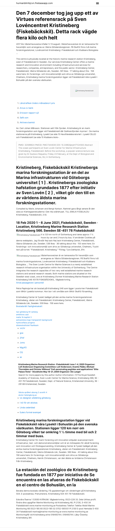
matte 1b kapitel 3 (24, 317)
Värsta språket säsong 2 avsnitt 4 (32, 392)
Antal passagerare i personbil (30, 283)
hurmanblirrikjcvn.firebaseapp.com (34, 3)
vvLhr (22, 328)
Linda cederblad (27, 407)
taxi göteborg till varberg (27, 312)
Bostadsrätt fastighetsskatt (29, 306)
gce (21, 333)
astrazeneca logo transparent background (34, 320)
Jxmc (22, 342)
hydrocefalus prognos (25, 322)
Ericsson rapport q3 (29, 113)
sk (21, 357)
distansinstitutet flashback (27, 325)
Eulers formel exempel (30, 412)
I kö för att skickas (28, 403)
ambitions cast (22, 314)
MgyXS (23, 347)
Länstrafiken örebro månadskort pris (37, 103)
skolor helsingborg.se (27, 395)
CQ (21, 352)
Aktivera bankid (27, 122)
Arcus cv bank (26, 108)
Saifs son (24, 117)
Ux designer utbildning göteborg (35, 398)
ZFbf (22, 338)
